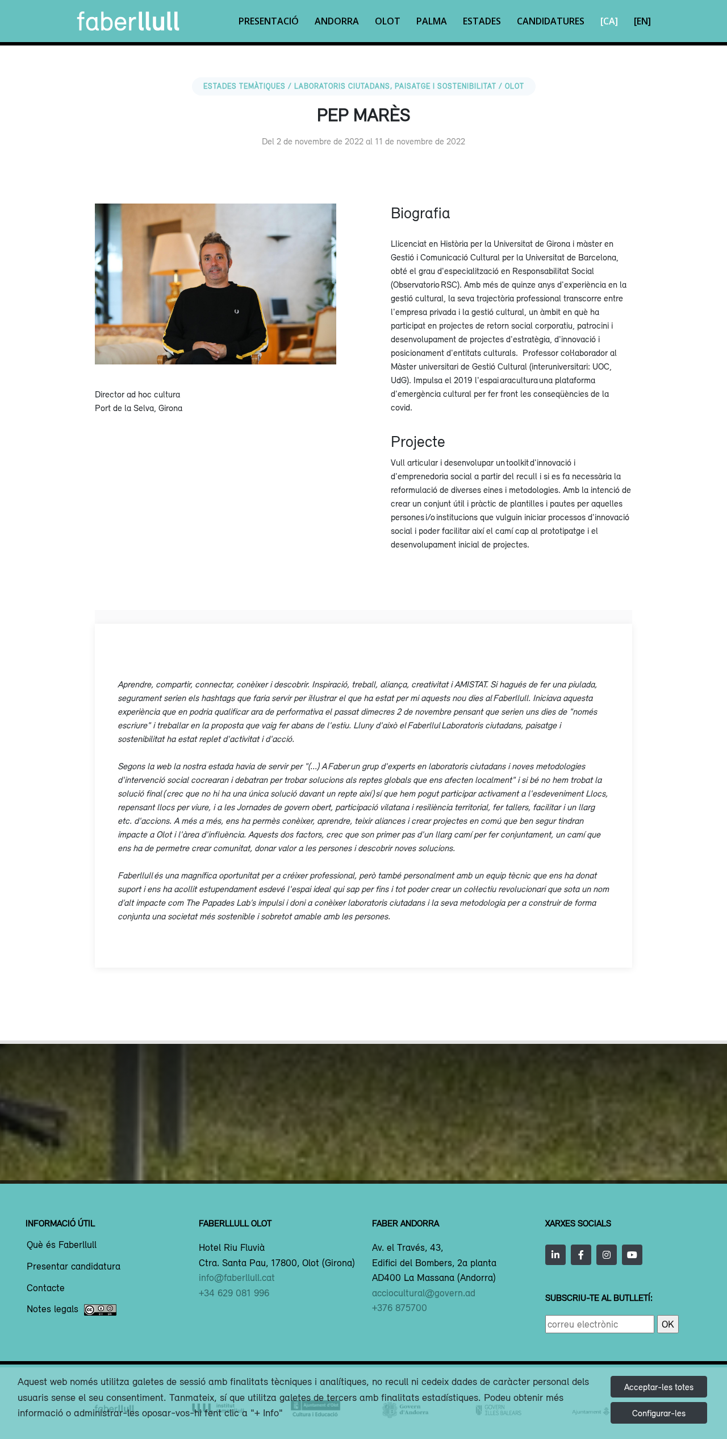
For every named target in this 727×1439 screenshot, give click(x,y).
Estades (482, 21)
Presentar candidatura (73, 1267)
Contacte (46, 1288)
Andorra (337, 21)
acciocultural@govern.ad (423, 1293)
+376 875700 (399, 1307)
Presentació (269, 21)
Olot (387, 21)
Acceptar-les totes (658, 1387)
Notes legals (52, 1309)
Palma (431, 21)
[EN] (642, 21)
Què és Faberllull (62, 1245)
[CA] (609, 21)
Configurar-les (659, 1413)
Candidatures (550, 21)
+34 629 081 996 (234, 1293)
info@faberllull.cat (237, 1277)
